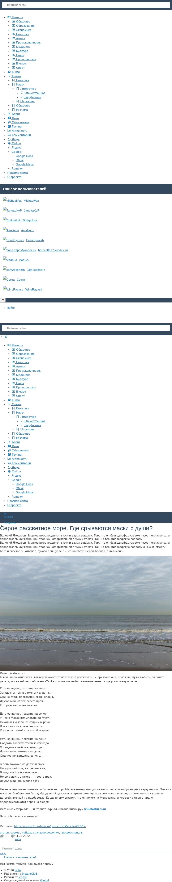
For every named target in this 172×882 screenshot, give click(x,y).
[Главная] (5, 513)
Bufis (18, 870)
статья (4, 832)
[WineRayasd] (13, 289)
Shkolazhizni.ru (95, 809)
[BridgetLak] (12, 220)
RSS (3, 854)
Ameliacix (27, 230)
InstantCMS (30, 873)
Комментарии (12, 848)
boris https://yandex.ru (53, 250)
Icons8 (22, 877)
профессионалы (72, 832)
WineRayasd (33, 289)
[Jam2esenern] (14, 269)
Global (44, 880)
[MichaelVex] (12, 200)
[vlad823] (10, 259)
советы (15, 832)
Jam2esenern (36, 269)
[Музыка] (5, 336)
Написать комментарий (20, 857)
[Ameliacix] (11, 230)
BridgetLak (30, 220)
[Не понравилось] (13, 836)
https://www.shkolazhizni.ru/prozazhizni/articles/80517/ (50, 826)
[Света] (9, 279)
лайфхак (28, 832)
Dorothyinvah (35, 240)
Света (21, 279)
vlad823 (24, 260)
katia (18, 839)
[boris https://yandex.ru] (19, 250)
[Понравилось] (2, 836)
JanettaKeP (31, 210)
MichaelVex (31, 200)
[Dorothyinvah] (13, 240)
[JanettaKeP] (12, 210)
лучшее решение (47, 832)
